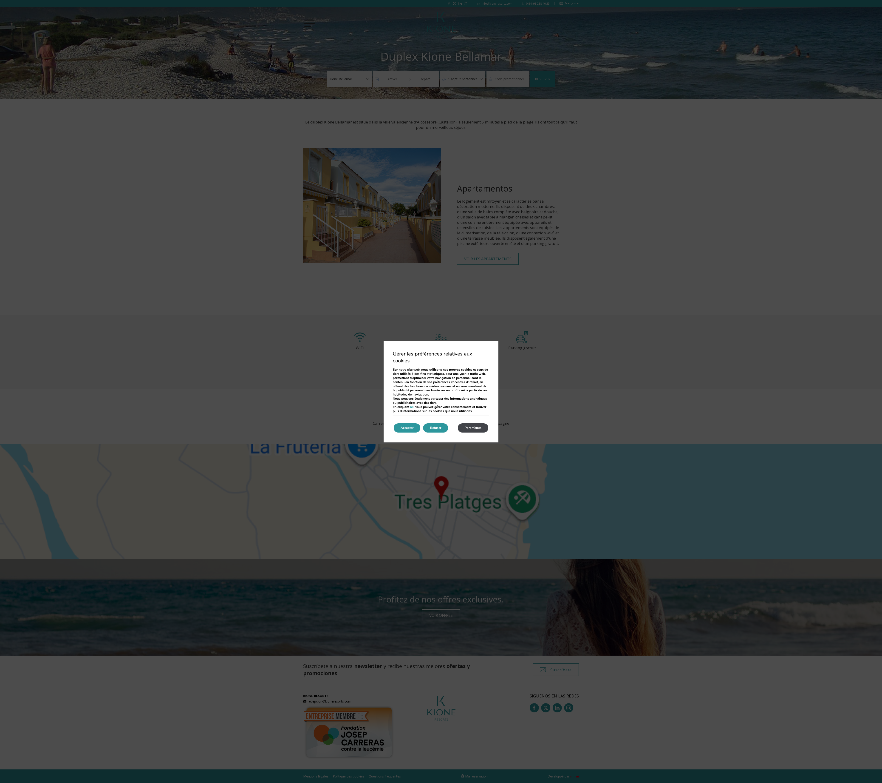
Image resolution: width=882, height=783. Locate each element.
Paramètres (473, 428)
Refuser (435, 428)
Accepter (407, 428)
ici (412, 407)
